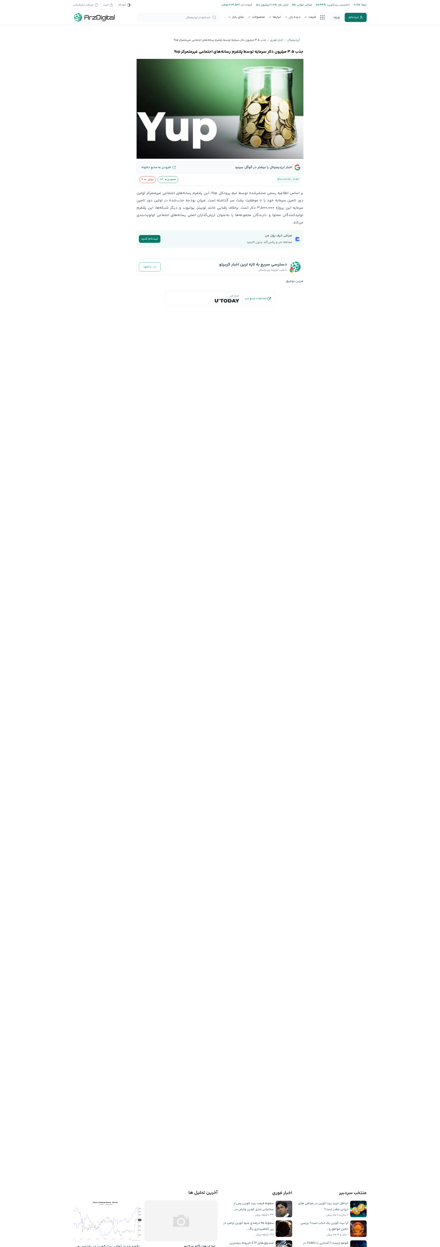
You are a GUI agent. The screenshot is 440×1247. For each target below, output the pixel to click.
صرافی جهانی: (304, 5)
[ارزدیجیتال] (94, 17)
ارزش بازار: (282, 5)
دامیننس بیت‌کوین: (338, 5)
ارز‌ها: (363, 5)
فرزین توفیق (294, 281)
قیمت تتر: (246, 5)
